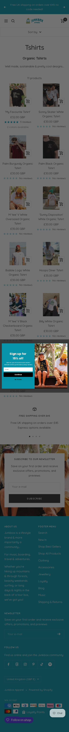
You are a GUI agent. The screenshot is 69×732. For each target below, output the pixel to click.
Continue (18, 375)
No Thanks (18, 379)
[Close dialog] (65, 345)
